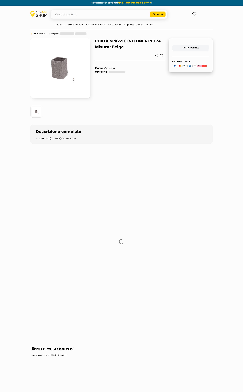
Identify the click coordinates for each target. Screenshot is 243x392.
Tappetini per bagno (48, 235)
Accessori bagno (119, 33)
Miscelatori (126, 226)
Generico (109, 68)
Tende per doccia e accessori (88, 235)
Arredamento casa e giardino (73, 33)
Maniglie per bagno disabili (92, 226)
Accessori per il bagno (98, 33)
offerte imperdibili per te (136, 2)
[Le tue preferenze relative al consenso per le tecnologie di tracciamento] (238, 387)
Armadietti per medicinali (51, 226)
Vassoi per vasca (126, 235)
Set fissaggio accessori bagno (162, 226)
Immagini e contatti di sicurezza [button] (49, 205)
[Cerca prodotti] (158, 14)
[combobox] (109, 14)
